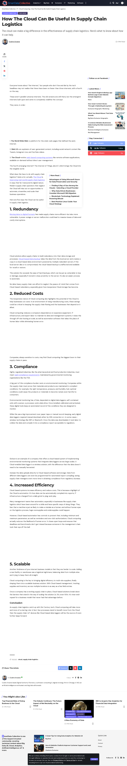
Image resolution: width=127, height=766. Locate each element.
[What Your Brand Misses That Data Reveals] (120, 116)
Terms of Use (70, 760)
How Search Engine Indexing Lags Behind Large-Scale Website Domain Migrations (100, 95)
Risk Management (94, 132)
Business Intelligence (95, 130)
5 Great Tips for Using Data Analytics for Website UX (64, 736)
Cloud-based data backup (29, 259)
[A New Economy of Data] (79, 709)
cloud (20, 659)
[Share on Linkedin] (4, 75)
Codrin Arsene (14, 42)
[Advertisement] (46, 67)
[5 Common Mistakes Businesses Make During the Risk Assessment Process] (120, 125)
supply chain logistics (30, 659)
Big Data (91, 118)
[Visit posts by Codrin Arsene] (4, 677)
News (90, 100)
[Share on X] (4, 66)
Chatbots (48, 750)
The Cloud (37, 177)
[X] (106, 148)
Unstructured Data (84, 717)
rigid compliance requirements (26, 375)
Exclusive (22, 13)
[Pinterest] (78, 677)
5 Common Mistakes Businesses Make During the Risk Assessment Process (100, 125)
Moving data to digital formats (22, 214)
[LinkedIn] (81, 677)
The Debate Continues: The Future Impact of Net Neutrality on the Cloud (47, 703)
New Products (71, 717)
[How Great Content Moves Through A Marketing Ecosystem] (120, 106)
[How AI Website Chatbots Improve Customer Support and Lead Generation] (39, 748)
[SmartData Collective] (16, 3)
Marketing (105, 109)
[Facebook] (75, 677)
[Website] (73, 677)
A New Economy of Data (74, 720)
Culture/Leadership (83, 711)
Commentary (70, 711)
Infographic (98, 109)
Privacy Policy (58, 760)
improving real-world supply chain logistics (27, 180)
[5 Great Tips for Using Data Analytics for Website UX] (39, 738)
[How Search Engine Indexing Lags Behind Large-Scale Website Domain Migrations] (120, 95)
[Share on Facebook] (4, 61)
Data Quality (70, 714)
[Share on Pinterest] (4, 71)
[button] (94, 759)
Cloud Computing (9, 13)
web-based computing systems (39, 157)
